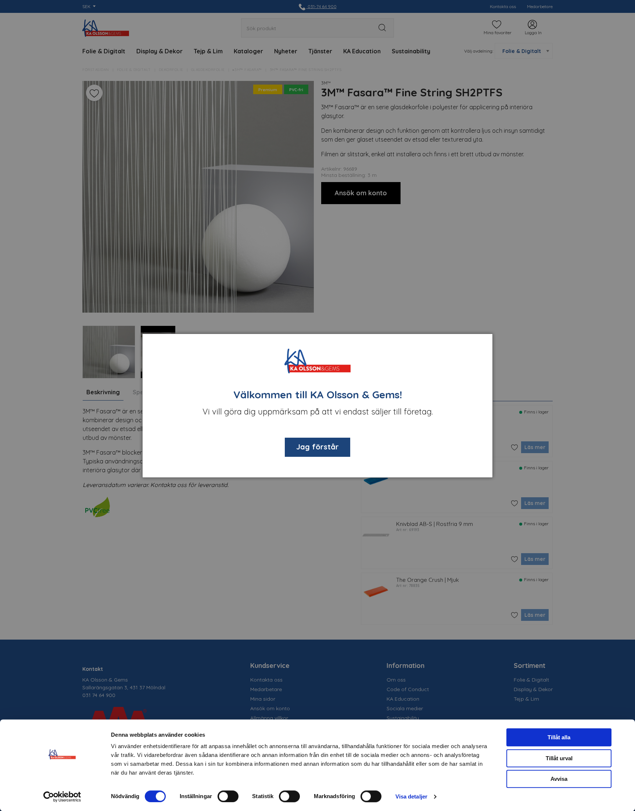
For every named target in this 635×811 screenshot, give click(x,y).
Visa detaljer (411, 796)
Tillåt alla (559, 737)
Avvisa (558, 779)
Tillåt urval (559, 758)
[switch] (228, 796)
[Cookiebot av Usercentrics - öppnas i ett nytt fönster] (62, 796)
